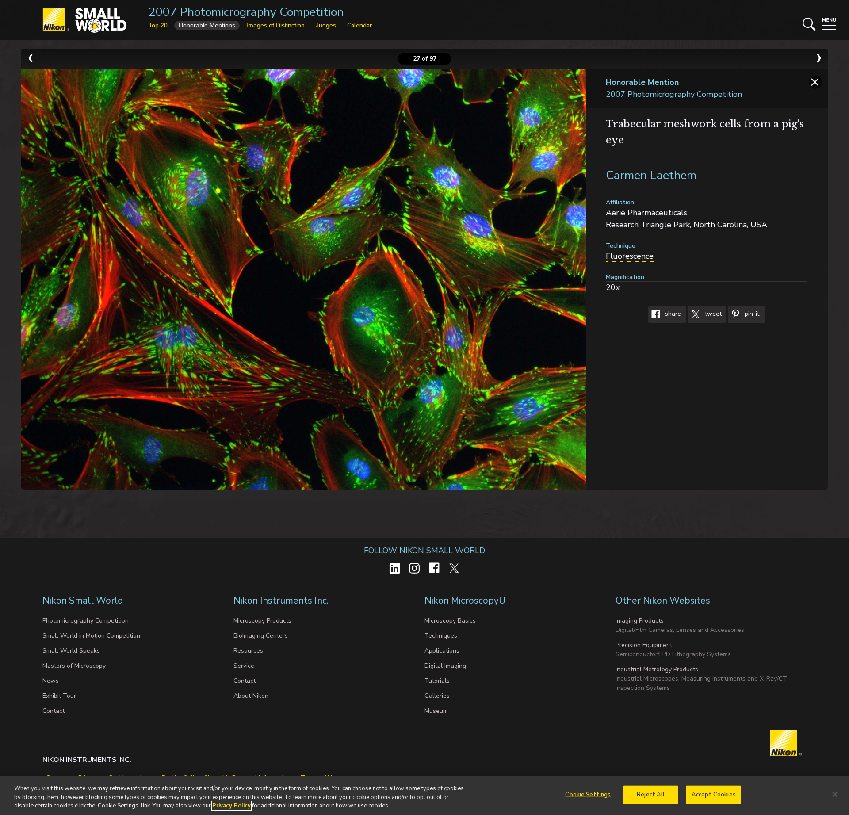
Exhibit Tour (59, 696)
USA (758, 224)
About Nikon (250, 696)
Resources (248, 651)
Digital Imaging (445, 666)
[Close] (835, 794)
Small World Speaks (71, 651)
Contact (53, 711)
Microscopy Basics (450, 620)
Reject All (651, 794)
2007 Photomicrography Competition (246, 12)
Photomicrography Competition (85, 620)
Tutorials (437, 681)
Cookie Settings (588, 794)
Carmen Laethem (651, 175)
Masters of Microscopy (74, 666)
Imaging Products (640, 620)
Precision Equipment (644, 645)
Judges (326, 25)
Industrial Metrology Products (657, 669)
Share (672, 314)
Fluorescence (630, 256)
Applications (441, 651)
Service (243, 666)
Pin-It (751, 314)
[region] (424, 795)
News (50, 681)
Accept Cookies (714, 794)
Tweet (712, 314)
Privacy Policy (231, 806)
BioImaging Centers (260, 635)
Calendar (359, 25)
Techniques (440, 635)
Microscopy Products (262, 620)
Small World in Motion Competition (91, 635)
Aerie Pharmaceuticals (646, 212)
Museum (436, 711)
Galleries (437, 696)
